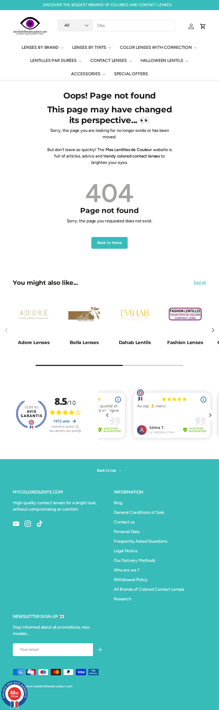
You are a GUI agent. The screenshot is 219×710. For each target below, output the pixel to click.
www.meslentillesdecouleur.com (48, 686)
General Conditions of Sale (139, 512)
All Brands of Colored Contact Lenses (149, 589)
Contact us (124, 521)
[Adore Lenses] (33, 314)
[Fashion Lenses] (185, 314)
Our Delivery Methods (134, 560)
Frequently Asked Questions (140, 541)
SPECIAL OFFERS (131, 73)
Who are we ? (126, 570)
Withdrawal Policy (131, 579)
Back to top (107, 470)
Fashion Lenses (185, 342)
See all (200, 282)
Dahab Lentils (135, 342)
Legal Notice (126, 550)
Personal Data (126, 531)
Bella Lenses (84, 342)
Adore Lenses (34, 342)
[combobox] (116, 25)
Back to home (109, 242)
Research (122, 598)
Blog (118, 502)
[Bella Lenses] (84, 314)
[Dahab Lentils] (134, 314)
